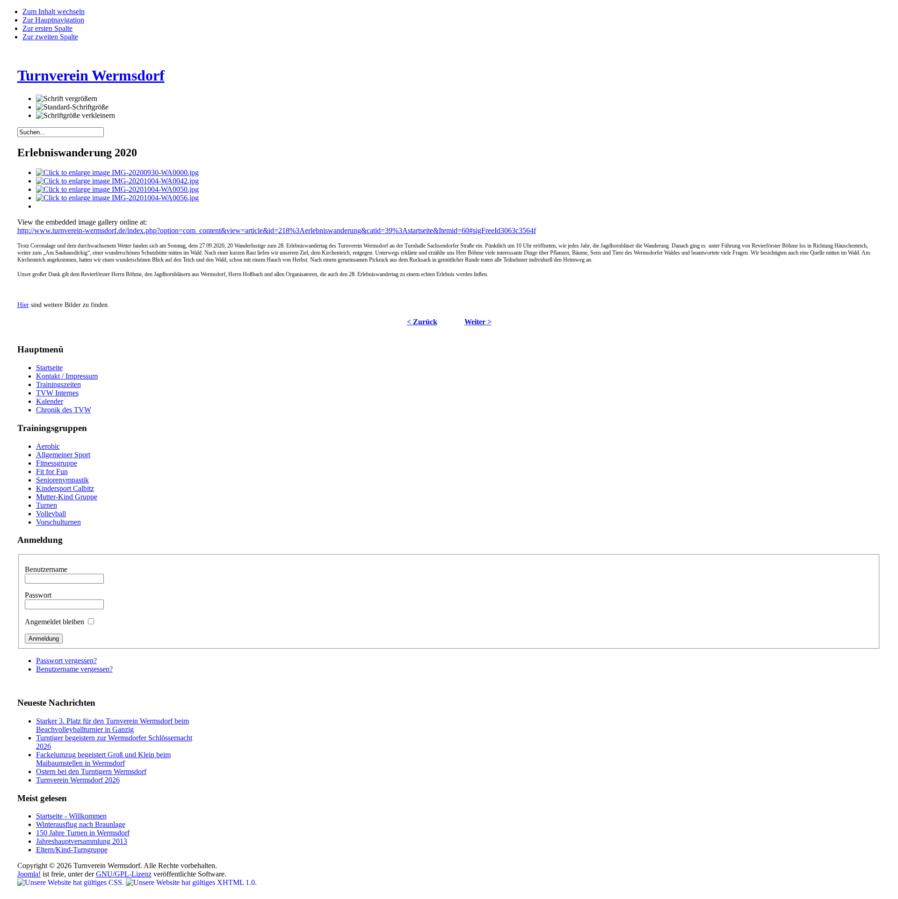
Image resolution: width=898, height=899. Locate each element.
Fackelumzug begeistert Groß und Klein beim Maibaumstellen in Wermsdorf (103, 759)
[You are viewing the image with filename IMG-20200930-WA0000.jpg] (117, 172)
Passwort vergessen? (66, 661)
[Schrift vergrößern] (66, 99)
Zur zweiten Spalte (50, 37)
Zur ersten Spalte (47, 28)
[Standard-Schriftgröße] (72, 107)
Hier (23, 304)
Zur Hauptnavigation (53, 20)
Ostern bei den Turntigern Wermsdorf (91, 771)
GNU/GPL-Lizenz (124, 874)
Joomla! (29, 874)
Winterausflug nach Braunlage (80, 824)
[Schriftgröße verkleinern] (75, 115)
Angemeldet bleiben (55, 622)
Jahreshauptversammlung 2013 (81, 841)
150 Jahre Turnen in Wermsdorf (83, 833)
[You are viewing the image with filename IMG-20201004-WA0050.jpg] (117, 189)
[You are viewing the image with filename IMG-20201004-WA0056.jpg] (117, 198)
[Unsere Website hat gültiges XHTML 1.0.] (191, 882)
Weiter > (478, 322)
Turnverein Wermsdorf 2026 (78, 780)
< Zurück (422, 322)
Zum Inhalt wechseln (53, 11)
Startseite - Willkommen (71, 816)
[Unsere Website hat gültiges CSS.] (71, 882)
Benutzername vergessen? (74, 669)
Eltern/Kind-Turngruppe (72, 850)
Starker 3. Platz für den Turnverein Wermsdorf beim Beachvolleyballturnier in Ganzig (112, 725)
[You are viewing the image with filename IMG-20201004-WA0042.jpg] (117, 181)
